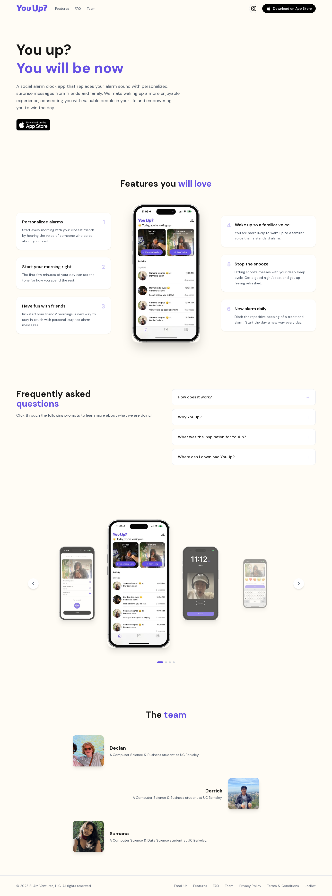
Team (91, 8)
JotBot (310, 886)
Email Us (180, 886)
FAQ (78, 8)
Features (62, 8)
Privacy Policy (250, 886)
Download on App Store (292, 8)
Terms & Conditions (283, 886)
